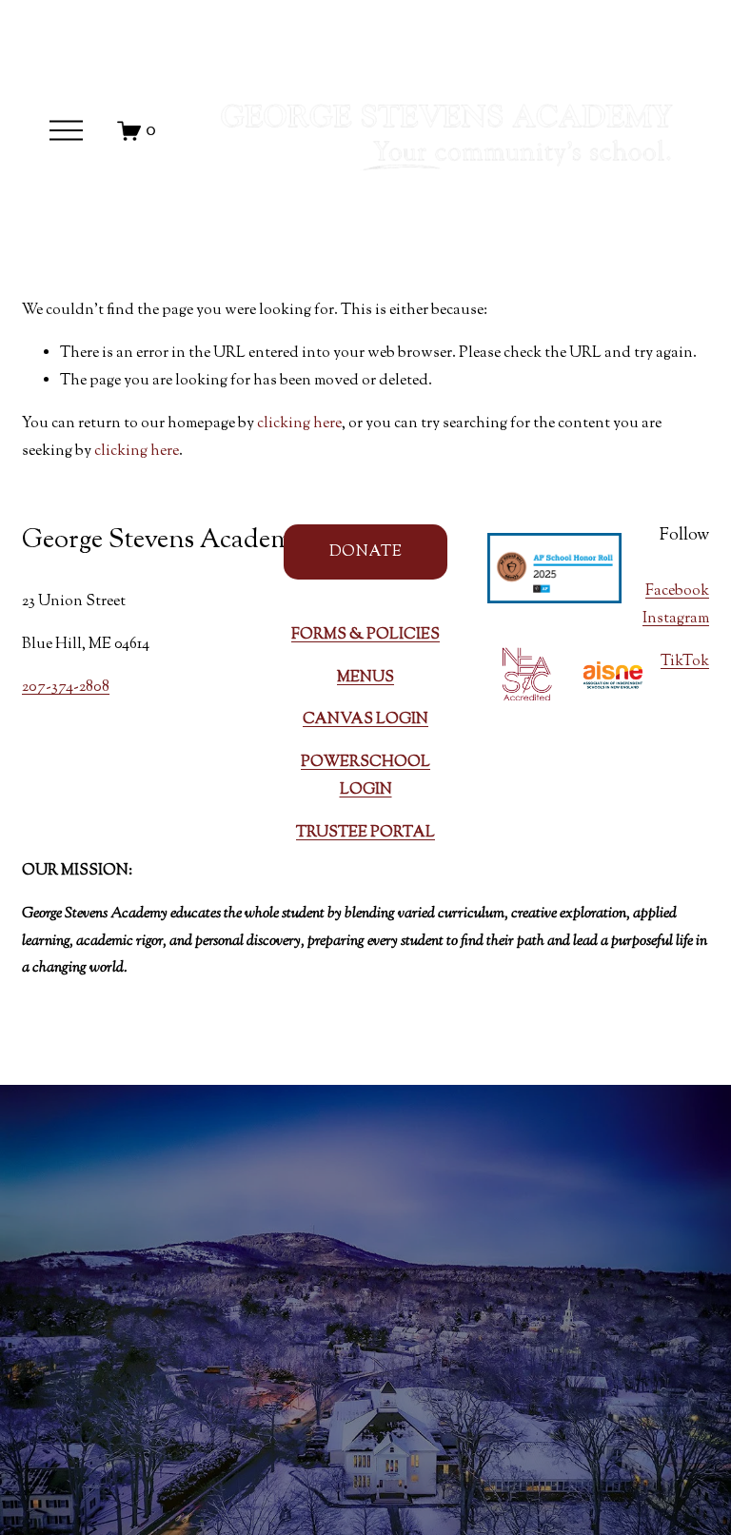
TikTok (685, 662)
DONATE (365, 552)
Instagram (675, 619)
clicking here (299, 424)
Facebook (677, 591)
